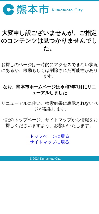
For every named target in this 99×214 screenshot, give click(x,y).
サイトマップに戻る (49, 142)
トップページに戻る (49, 136)
